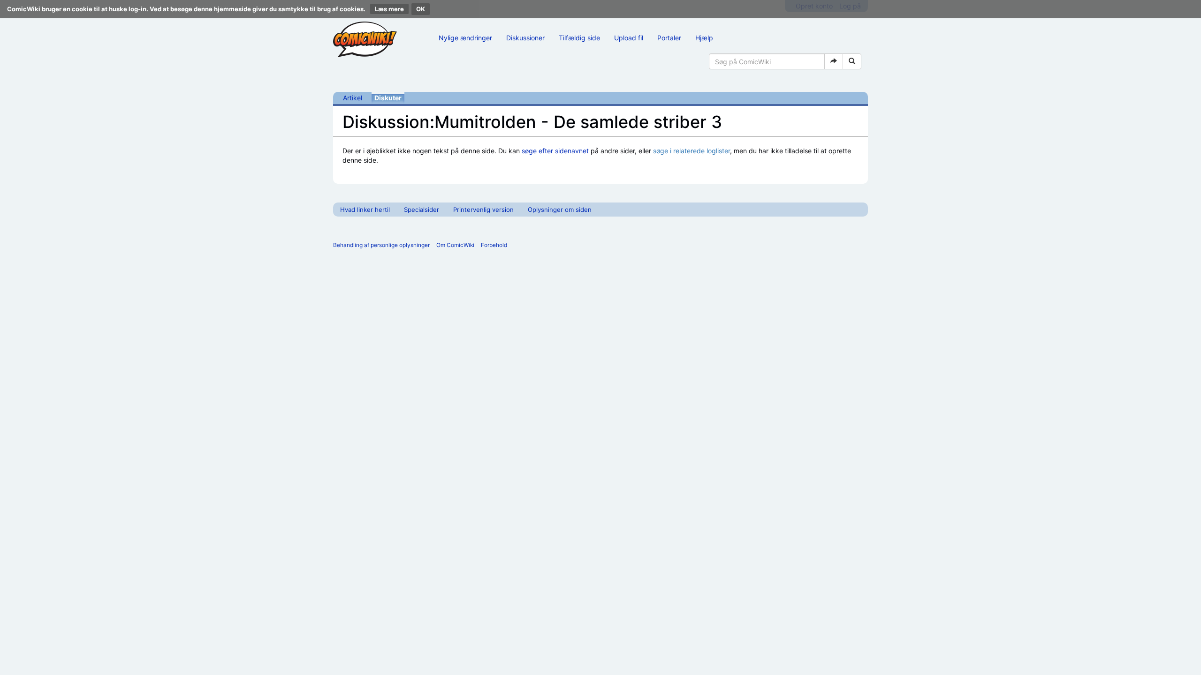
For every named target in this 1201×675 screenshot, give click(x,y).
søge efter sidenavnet (555, 151)
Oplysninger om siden (560, 209)
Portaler (669, 38)
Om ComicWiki (455, 244)
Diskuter (388, 98)
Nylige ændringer (465, 38)
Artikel (352, 98)
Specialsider (421, 209)
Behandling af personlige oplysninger (381, 244)
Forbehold (494, 244)
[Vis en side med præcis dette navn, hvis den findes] (833, 61)
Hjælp (704, 38)
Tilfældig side (579, 38)
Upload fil (628, 38)
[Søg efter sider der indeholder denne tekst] (852, 61)
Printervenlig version (483, 209)
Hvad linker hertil (365, 209)
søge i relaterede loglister (691, 151)
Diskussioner (525, 38)
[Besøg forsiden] (365, 39)
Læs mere (389, 9)
